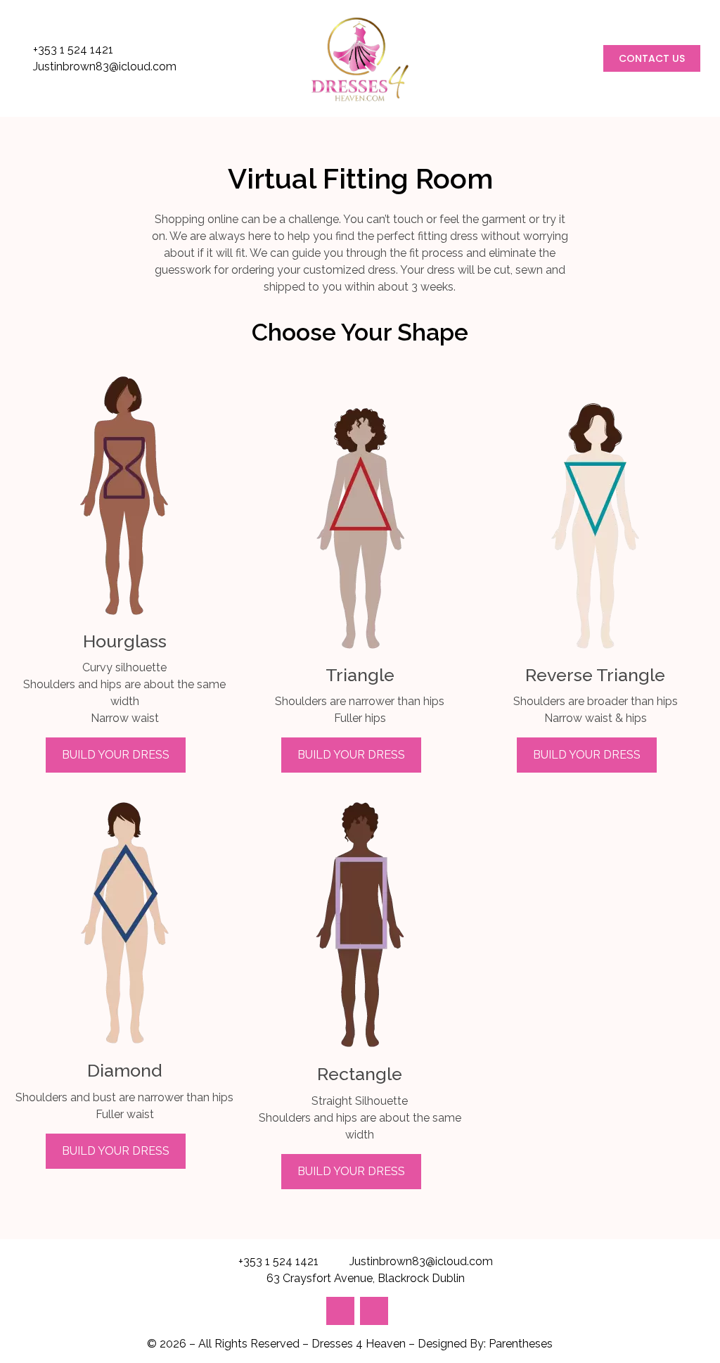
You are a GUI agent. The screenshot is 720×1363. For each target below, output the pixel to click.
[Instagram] (340, 1311)
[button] (651, 58)
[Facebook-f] (374, 1311)
